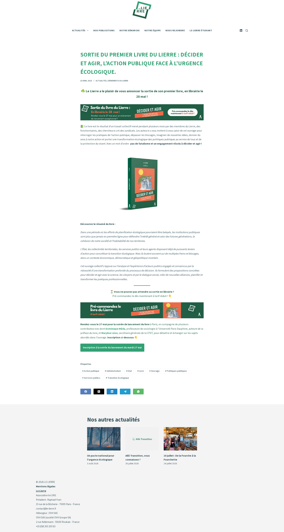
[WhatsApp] (138, 391)
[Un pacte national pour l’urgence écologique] (103, 438)
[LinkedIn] (241, 30)
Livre (140, 370)
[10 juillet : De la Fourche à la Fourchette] (180, 438)
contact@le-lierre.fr (46, 508)
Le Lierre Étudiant (201, 30)
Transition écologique (117, 377)
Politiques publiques (176, 370)
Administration (113, 370)
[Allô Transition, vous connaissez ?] (142, 438)
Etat (129, 370)
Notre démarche (129, 30)
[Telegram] (125, 391)
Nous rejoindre (175, 30)
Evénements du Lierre (118, 80)
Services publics (91, 377)
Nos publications (104, 30)
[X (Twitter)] (99, 391)
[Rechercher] (247, 30)
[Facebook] (85, 391)
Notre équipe (152, 30)
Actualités (101, 80)
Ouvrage (154, 370)
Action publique (90, 370)
